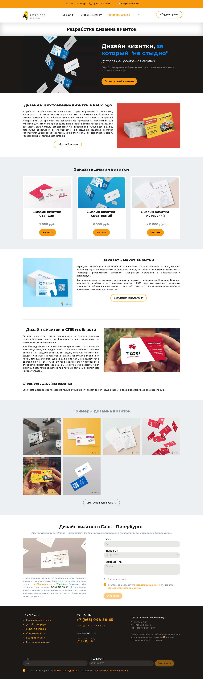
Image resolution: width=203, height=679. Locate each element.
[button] (69, 15)
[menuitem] (69, 15)
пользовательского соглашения (124, 588)
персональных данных (146, 585)
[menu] (101, 15)
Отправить (112, 596)
